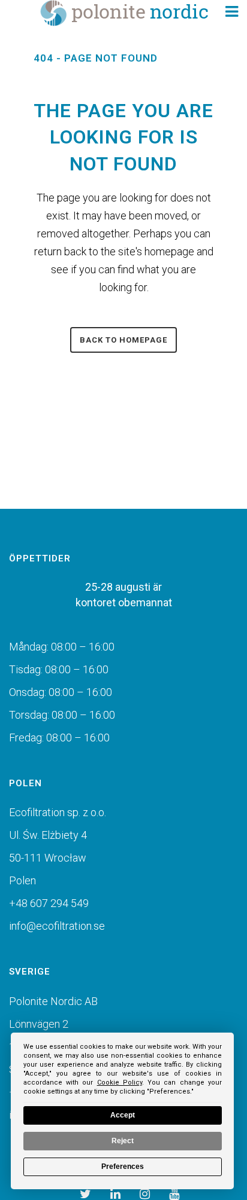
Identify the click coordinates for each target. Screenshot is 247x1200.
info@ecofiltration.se (57, 926)
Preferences (122, 1166)
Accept (122, 1115)
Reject (123, 1141)
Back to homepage (123, 339)
